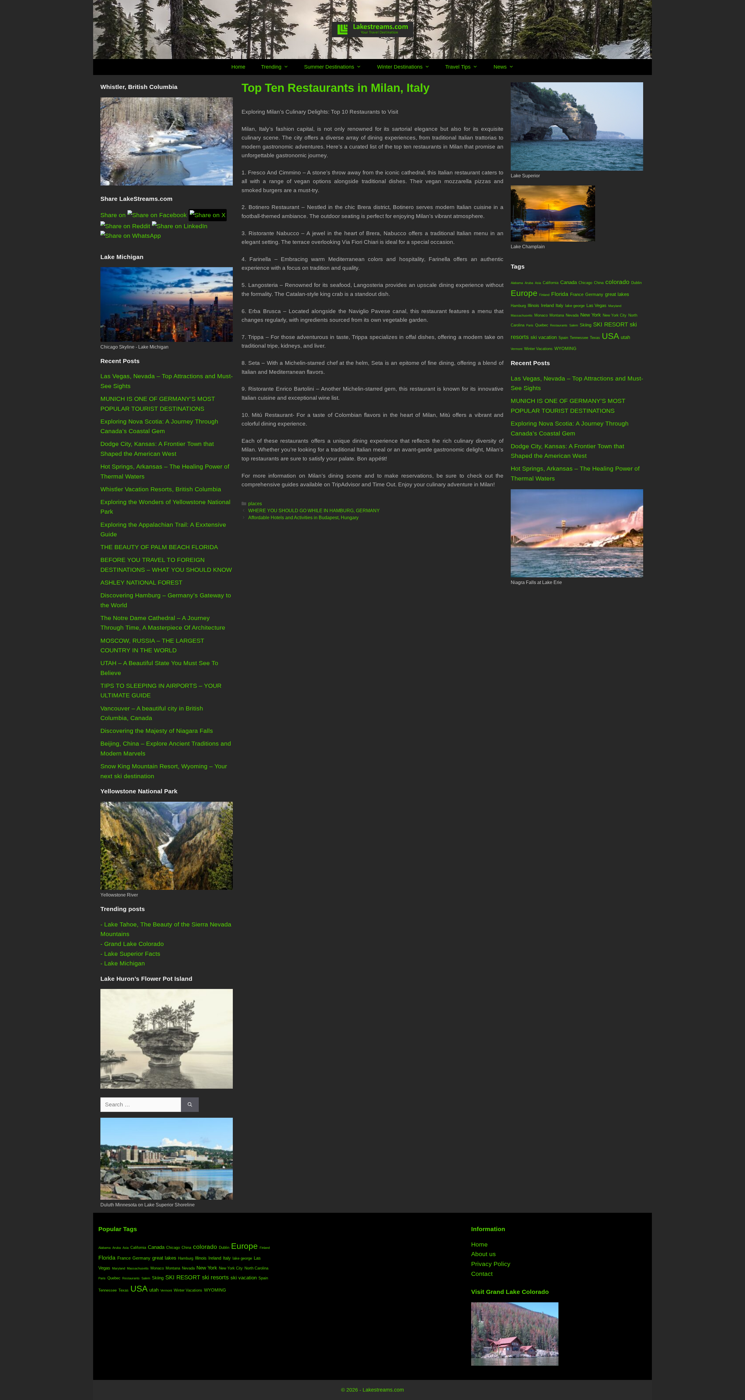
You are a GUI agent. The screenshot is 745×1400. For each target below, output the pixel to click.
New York (590, 315)
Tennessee (579, 337)
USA (610, 336)
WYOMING (565, 348)
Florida (559, 294)
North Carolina (256, 1268)
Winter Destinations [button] (400, 67)
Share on (113, 215)
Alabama (517, 283)
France (576, 294)
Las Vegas (596, 305)
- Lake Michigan (122, 963)
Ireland (547, 305)
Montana (556, 315)
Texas (595, 337)
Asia (538, 283)
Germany (594, 294)
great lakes (617, 294)
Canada (568, 282)
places (255, 503)
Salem (573, 325)
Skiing (585, 324)
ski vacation (544, 337)
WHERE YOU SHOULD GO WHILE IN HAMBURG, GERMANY (314, 510)
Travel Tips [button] (458, 67)
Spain (563, 337)
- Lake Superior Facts (130, 953)
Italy (559, 305)
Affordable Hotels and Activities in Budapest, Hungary (303, 517)
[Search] (190, 1104)
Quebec (541, 325)
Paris (529, 325)
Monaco (541, 315)
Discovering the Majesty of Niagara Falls (156, 730)
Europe (524, 293)
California (550, 283)
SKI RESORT (610, 324)
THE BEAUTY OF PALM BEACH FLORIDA (159, 547)
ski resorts (215, 1277)
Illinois (533, 305)
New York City (615, 315)
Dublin (636, 283)
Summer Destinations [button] (329, 67)
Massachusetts (522, 315)
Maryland (614, 306)
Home (238, 67)
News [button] (500, 67)
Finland (544, 295)
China (599, 283)
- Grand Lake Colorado (132, 943)
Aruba (529, 283)
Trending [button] (271, 67)
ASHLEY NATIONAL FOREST (141, 582)
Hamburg (518, 305)
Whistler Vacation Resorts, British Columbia (160, 489)
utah (625, 337)
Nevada (572, 315)
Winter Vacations (538, 349)
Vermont (516, 349)
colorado (617, 281)
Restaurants (558, 325)
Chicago (585, 283)
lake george (575, 305)
